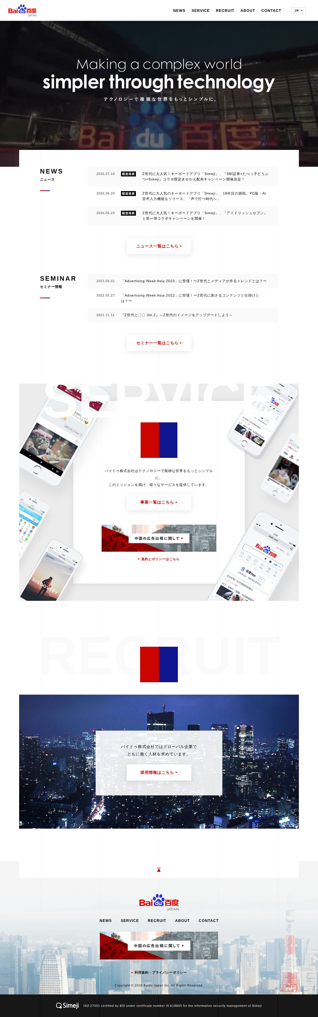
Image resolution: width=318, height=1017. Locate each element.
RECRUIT (225, 10)
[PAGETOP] (159, 869)
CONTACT (271, 10)
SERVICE (201, 10)
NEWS (179, 10)
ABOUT (247, 10)
